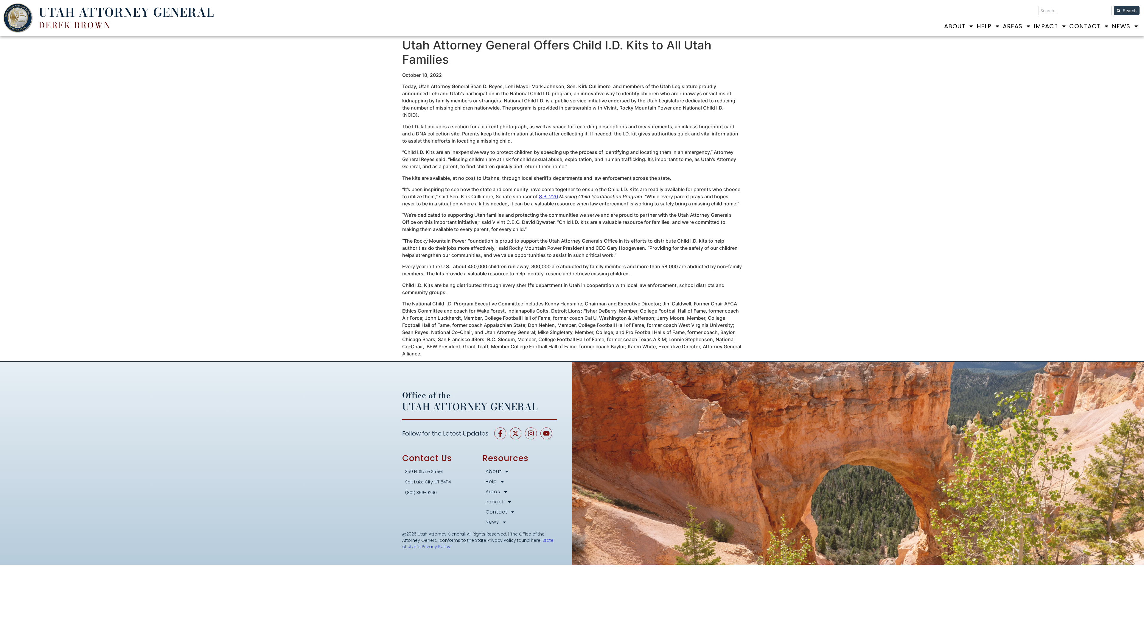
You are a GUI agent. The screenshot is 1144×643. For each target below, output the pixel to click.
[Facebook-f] (500, 433)
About (954, 26)
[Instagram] (531, 433)
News (1121, 26)
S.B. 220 (548, 196)
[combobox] (1075, 10)
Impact (1046, 26)
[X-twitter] (516, 433)
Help (984, 26)
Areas (1012, 26)
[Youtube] (546, 433)
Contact (1085, 26)
